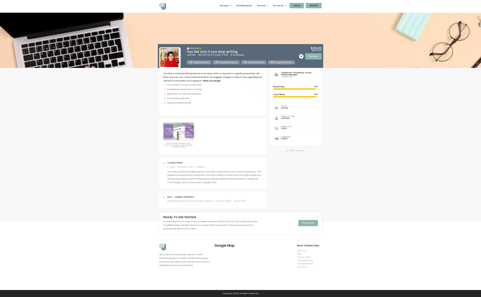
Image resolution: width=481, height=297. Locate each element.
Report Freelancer (297, 150)
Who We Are (278, 5)
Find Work (261, 5)
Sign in (296, 5)
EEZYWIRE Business (244, 5)
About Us (301, 250)
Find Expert (225, 5)
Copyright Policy (305, 260)
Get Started (308, 223)
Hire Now (313, 56)
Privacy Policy (304, 257)
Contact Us (302, 266)
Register (314, 5)
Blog (299, 253)
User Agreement (305, 263)
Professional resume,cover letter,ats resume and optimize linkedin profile (178, 145)
